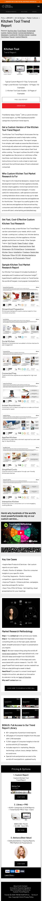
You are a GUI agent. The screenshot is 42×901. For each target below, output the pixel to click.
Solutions (24, 11)
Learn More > (9, 875)
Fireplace (26, 252)
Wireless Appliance (29, 255)
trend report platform (10, 653)
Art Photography (19, 258)
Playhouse (6, 255)
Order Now (21, 106)
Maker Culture (32, 18)
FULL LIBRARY (7, 18)
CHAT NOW (21, 797)
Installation (18, 252)
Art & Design (20, 18)
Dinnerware (6, 249)
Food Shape (21, 31)
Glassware (5, 35)
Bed (33, 246)
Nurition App (12, 31)
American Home (25, 246)
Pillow (12, 255)
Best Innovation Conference (20, 890)
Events (34, 11)
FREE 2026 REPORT (21, 100)
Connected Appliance (26, 33)
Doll (9, 243)
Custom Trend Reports (21, 892)
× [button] (39, 1)
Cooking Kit (13, 35)
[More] (27, 258)
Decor (10, 252)
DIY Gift (18, 255)
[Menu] (38, 6)
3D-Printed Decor (17, 249)
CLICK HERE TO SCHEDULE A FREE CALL (21, 688)
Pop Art (14, 243)
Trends (6, 895)
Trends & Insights (11, 11)
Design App (34, 252)
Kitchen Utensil (24, 35)
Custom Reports (21, 37)
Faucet (12, 37)
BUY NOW (21, 830)
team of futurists (25, 677)
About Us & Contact (20, 886)
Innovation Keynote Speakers (20, 888)
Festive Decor (7, 258)
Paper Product (23, 243)
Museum (15, 246)
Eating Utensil (12, 33)
